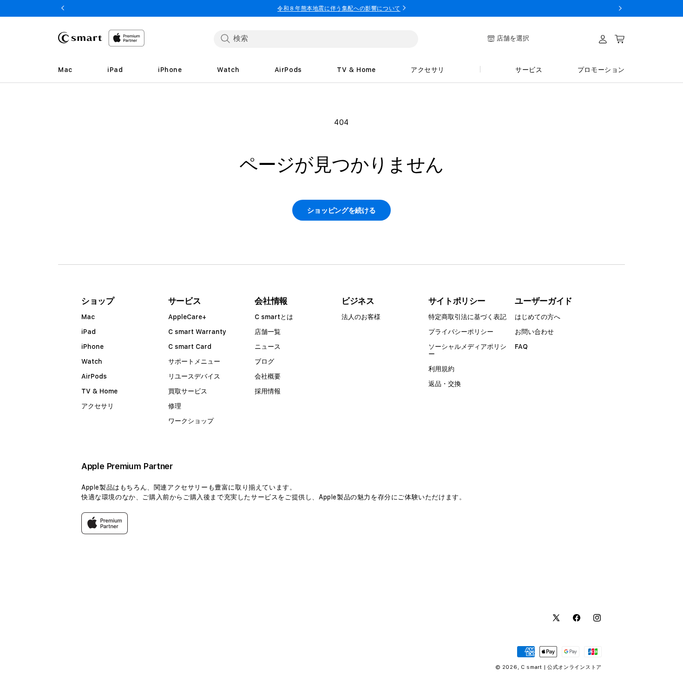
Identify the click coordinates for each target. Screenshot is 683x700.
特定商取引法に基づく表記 (467, 317)
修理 (174, 406)
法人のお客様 (361, 317)
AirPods (94, 376)
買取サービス (187, 391)
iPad (88, 331)
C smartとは (274, 317)
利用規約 (441, 369)
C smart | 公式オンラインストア (561, 667)
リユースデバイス (194, 376)
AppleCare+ (187, 317)
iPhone (92, 346)
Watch (91, 361)
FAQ (521, 346)
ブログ (264, 361)
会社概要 (268, 376)
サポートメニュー (194, 361)
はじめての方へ (537, 317)
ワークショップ (191, 421)
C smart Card (189, 346)
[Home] (80, 38)
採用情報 (268, 391)
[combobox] (316, 38)
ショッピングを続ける (341, 210)
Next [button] (620, 8)
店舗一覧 (268, 331)
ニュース (268, 346)
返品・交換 (444, 383)
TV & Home (99, 391)
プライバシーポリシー (460, 331)
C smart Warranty (197, 331)
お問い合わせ (534, 331)
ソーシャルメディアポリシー (467, 350)
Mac (88, 317)
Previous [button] (62, 8)
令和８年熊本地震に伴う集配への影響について (339, 8)
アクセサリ (97, 406)
